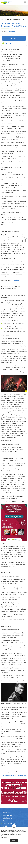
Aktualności (6, 812)
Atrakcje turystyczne (8, 815)
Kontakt (5, 826)
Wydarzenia (8, 19)
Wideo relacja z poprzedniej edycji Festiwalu (13, 775)
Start (2, 19)
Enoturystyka (11, 31)
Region (5, 820)
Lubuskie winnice (7, 818)
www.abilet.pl (15, 280)
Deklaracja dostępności (9, 823)
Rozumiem (14, 840)
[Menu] (25, 2)
